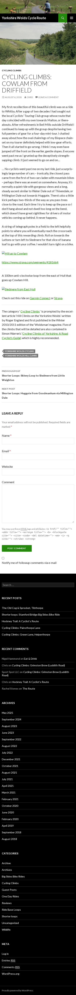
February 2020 (10, 819)
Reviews (7, 903)
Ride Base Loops (11, 909)
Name (6, 435)
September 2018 (11, 832)
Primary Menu (71, 17)
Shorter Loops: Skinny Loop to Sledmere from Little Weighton (33, 375)
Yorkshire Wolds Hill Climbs (21, 355)
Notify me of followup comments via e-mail (29, 562)
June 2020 (8, 812)
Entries (8, 960)
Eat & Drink (30, 658)
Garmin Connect (40, 298)
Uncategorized (10, 922)
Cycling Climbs (11, 70)
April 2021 (8, 785)
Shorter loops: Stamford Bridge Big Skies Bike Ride (31, 614)
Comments (11, 967)
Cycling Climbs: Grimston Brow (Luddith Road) (38, 665)
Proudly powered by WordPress (17, 990)
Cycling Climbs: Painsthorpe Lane (21, 627)
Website (7, 466)
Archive (6, 863)
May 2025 (7, 712)
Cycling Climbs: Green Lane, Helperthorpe (26, 634)
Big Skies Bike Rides (13, 876)
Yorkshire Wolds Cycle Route (24, 18)
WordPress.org (10, 973)
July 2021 (7, 779)
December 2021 (11, 759)
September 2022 (11, 739)
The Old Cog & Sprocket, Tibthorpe (22, 607)
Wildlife (6, 929)
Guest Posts (9, 889)
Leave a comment (48, 97)
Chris (30, 97)
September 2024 (11, 719)
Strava (58, 298)
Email (6, 451)
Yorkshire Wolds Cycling (19, 351)
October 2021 (10, 765)
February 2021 (10, 799)
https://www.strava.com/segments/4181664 (30, 262)
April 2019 (8, 825)
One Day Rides (10, 896)
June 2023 (8, 732)
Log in (5, 953)
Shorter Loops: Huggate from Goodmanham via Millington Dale (37, 393)
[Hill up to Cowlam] (14, 253)
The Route (29, 688)
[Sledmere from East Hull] (18, 289)
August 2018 (9, 839)
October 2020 (10, 805)
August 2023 (9, 726)
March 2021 (8, 792)
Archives (7, 869)
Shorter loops (10, 916)
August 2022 (9, 745)
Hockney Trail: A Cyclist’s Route (20, 621)
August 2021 (9, 772)
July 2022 (7, 752)
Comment (8, 482)
